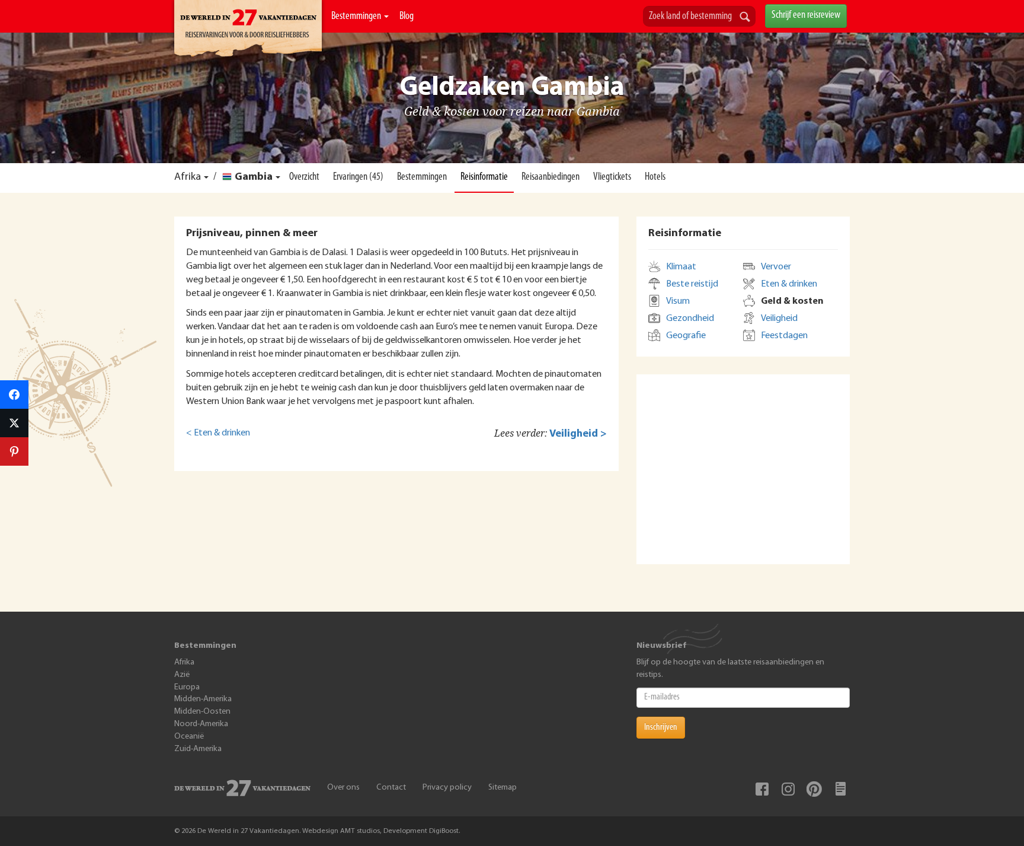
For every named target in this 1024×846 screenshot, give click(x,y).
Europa (187, 687)
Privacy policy (447, 787)
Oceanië (189, 736)
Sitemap (502, 787)
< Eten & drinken (218, 433)
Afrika (187, 177)
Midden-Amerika (203, 699)
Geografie (686, 336)
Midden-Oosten (202, 711)
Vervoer (776, 267)
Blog (406, 16)
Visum (678, 301)
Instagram (788, 789)
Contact (391, 787)
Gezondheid (690, 318)
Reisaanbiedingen (550, 177)
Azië (182, 674)
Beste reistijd (692, 284)
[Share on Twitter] (14, 423)
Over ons (343, 787)
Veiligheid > (578, 434)
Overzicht (304, 177)
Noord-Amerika (201, 724)
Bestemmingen (357, 16)
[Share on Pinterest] (14, 451)
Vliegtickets (612, 177)
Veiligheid (779, 318)
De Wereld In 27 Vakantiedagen (248, 30)
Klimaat (681, 267)
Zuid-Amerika (198, 749)
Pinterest (814, 789)
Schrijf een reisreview (806, 15)
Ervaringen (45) (358, 177)
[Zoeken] (745, 17)
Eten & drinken (789, 284)
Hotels (655, 177)
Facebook (762, 789)
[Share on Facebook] (14, 394)
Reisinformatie (484, 177)
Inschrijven (660, 727)
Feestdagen (784, 336)
